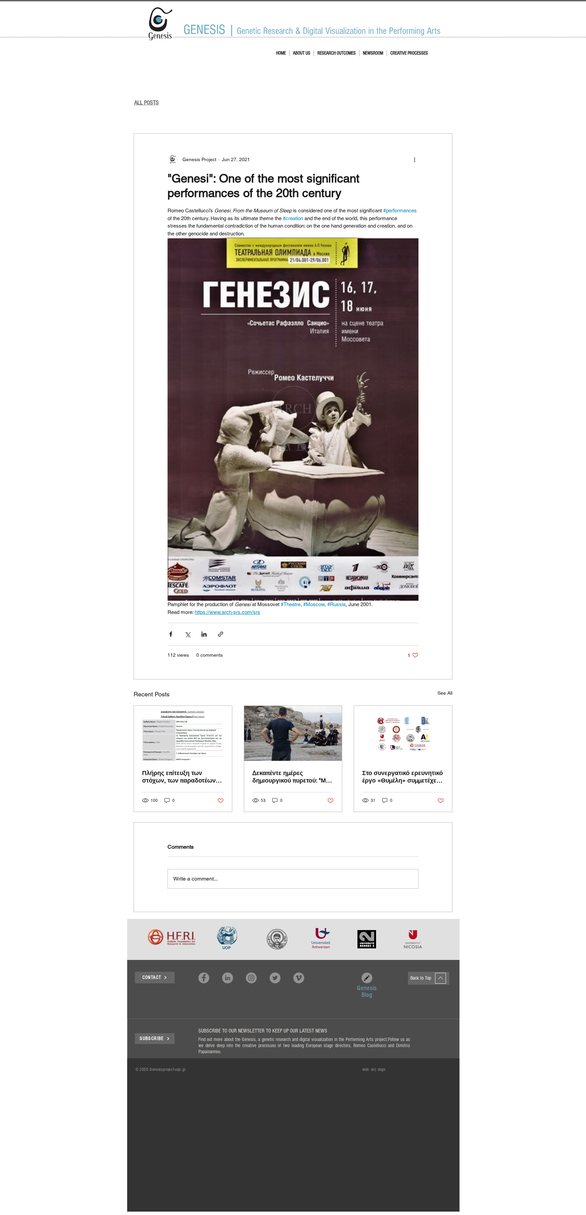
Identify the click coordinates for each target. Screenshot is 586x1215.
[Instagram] (251, 977)
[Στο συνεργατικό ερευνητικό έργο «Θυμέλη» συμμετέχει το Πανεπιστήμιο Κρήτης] (403, 733)
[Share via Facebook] (171, 634)
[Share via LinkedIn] (204, 634)
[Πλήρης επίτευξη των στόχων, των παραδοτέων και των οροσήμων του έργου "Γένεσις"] (183, 733)
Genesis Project (146, 113)
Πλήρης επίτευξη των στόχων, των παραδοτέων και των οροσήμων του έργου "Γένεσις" (179, 776)
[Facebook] (203, 977)
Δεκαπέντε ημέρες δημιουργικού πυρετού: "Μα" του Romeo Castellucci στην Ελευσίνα (292, 776)
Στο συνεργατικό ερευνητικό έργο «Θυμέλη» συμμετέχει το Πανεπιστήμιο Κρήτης (402, 776)
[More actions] (414, 159)
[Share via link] (220, 634)
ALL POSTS (146, 102)
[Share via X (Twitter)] (187, 634)
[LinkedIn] (227, 977)
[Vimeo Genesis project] (298, 977)
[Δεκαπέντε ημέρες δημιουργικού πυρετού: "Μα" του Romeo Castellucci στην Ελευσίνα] (293, 733)
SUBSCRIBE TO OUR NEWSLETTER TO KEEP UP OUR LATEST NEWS (262, 1031)
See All (444, 693)
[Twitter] (275, 977)
